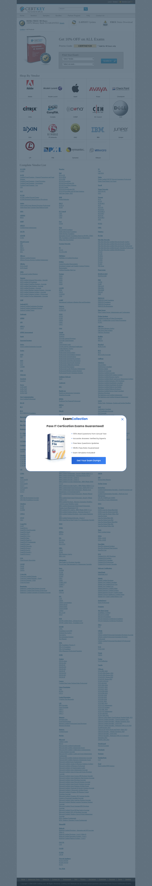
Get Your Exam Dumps (89, 460)
